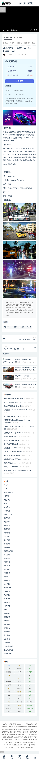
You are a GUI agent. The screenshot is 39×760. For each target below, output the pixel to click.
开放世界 (8, 685)
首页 (13, 43)
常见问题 (7, 558)
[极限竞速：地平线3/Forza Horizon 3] (8, 362)
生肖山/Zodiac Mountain (12, 436)
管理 (19, 705)
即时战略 (7, 547)
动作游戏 (7, 540)
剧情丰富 (8, 672)
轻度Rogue (30, 708)
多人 (19, 678)
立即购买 (19, 81)
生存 (29, 698)
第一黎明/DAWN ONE (11, 416)
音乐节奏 (7, 639)
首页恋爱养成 (8, 650)
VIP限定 (6, 496)
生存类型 (7, 602)
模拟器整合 (7, 588)
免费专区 (7, 522)
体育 (5, 503)
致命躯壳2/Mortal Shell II (12, 406)
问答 (19, 758)
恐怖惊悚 (7, 573)
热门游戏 (7, 595)
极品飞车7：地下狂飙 (22, 376)
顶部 (35, 758)
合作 (9, 678)
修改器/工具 (8, 514)
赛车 (5, 322)
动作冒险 (7, 536)
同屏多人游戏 (8, 551)
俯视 (9, 668)
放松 (29, 692)
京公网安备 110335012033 (26, 747)
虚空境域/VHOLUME (11, 444)
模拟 (9, 695)
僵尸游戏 (7, 518)
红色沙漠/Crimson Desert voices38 (15, 410)
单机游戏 (7, 544)
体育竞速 (17, 362)
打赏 (7, 327)
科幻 (9, 702)
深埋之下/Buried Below (11, 467)
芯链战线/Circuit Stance (12, 448)
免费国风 (7, 525)
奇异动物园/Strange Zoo (12, 463)
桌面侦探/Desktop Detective (13, 433)
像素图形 (19, 668)
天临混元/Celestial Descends (13, 398)
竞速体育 (27, 43)
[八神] (4, 55)
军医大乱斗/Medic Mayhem (13, 451)
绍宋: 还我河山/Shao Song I (13, 402)
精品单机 (7, 624)
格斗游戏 (7, 584)
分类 (11, 758)
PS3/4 (6, 485)
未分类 (6, 577)
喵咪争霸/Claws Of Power (12, 459)
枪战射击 (7, 580)
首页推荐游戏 (8, 653)
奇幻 (29, 678)
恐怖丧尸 (7, 566)
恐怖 (29, 685)
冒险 (29, 668)
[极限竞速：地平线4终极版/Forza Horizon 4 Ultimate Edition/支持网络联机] (8, 369)
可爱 (29, 675)
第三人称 (29, 702)
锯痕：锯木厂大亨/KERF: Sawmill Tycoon (18, 470)
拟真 (29, 688)
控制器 (19, 692)
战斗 (9, 688)
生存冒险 (7, 599)
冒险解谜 (7, 533)
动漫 (9, 675)
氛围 (29, 695)
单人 (19, 675)
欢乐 (19, 695)
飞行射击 (7, 642)
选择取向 (8, 711)
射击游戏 (7, 555)
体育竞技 (7, 507)
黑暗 (29, 711)
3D (19, 665)
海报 (22, 327)
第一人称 (19, 702)
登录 (30, 3)
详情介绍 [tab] (9, 37)
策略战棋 (7, 617)
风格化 (19, 711)
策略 (5, 609)
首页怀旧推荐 (8, 646)
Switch (6, 489)
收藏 (15, 327)
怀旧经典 (7, 562)
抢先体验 (19, 688)
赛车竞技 (7, 635)
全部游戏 (19, 43)
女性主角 (8, 682)
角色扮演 (7, 631)
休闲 (29, 665)
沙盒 (9, 698)
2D (9, 665)
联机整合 (7, 628)
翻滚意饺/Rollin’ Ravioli (11, 440)
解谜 (19, 708)
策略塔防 (7, 613)
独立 (19, 698)
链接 (29, 327)
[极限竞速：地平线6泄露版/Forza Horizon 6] (8, 386)
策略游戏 (7, 620)
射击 (19, 682)
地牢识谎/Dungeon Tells (12, 455)
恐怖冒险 (7, 569)
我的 (27, 758)
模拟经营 (7, 591)
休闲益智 (7, 500)
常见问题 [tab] (19, 37)
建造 (29, 682)
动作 (19, 672)
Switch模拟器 (8, 492)
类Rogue (29, 705)
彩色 (19, 685)
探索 (9, 692)
